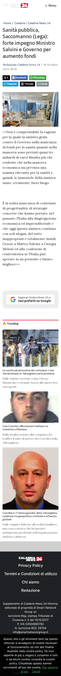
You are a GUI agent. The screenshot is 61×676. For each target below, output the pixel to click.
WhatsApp (39, 77)
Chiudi (36, 671)
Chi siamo (30, 582)
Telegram (12, 84)
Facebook (21, 77)
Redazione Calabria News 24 (21, 64)
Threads (29, 84)
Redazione (30, 590)
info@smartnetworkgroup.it (30, 632)
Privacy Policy (30, 565)
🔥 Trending (10, 323)
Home (7, 23)
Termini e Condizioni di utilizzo (30, 574)
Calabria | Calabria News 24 (32, 23)
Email (44, 84)
